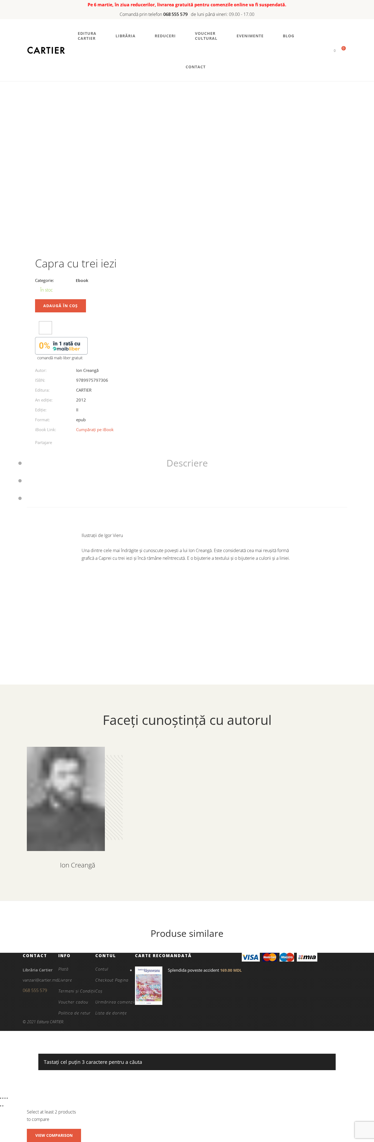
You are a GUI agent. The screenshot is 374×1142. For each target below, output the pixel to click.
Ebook (82, 280)
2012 (81, 400)
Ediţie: (41, 409)
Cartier (83, 390)
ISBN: (40, 380)
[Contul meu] (325, 50)
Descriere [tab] (187, 463)
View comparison (54, 1135)
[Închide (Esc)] (7, 1098)
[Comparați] (45, 327)
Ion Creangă (87, 370)
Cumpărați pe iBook (95, 429)
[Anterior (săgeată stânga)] (0, 1105)
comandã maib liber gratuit (60, 357)
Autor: (41, 370)
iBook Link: (45, 429)
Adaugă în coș (60, 305)
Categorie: (44, 280)
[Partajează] (4, 1098)
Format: (42, 419)
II (77, 409)
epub (81, 419)
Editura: (42, 390)
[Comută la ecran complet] (2, 1098)
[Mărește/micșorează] (0, 1098)
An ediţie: (44, 400)
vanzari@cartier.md (40, 980)
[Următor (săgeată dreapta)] (2, 1105)
